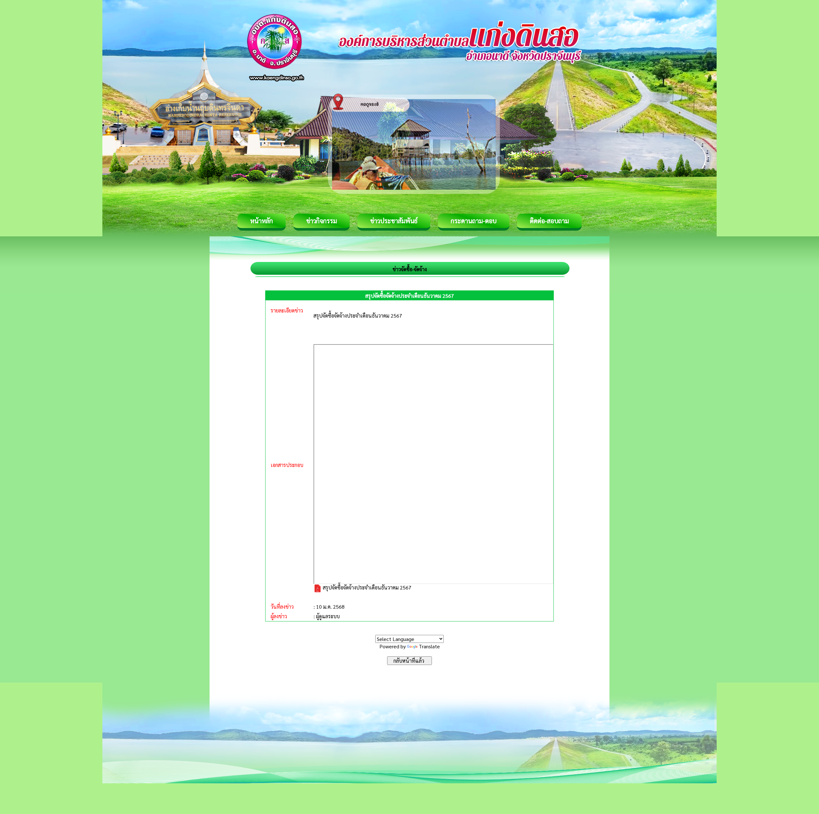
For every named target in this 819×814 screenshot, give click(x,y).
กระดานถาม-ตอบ (474, 221)
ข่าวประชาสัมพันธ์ (393, 221)
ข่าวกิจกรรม (321, 221)
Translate (429, 646)
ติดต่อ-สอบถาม (549, 221)
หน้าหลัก (261, 221)
